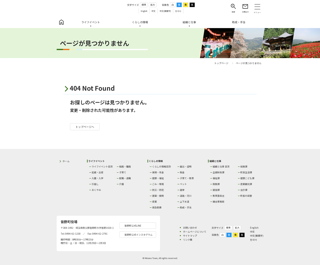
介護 (121, 184)
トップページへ (85, 127)
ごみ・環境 (158, 184)
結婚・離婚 (125, 166)
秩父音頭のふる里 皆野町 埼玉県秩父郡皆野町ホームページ (75, 8)
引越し (95, 184)
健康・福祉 (158, 178)
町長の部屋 (246, 195)
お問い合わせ (190, 227)
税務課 (216, 184)
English (254, 227)
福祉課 (216, 178)
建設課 (216, 190)
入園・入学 (97, 178)
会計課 (243, 190)
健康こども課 (247, 178)
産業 (154, 201)
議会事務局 (218, 201)
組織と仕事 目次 (221, 166)
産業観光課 (246, 184)
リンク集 (187, 239)
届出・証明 (186, 166)
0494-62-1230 (72, 233)
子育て (122, 172)
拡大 (152, 4)
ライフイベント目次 (102, 166)
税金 (182, 172)
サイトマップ (190, 235)
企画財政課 (218, 172)
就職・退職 (125, 178)
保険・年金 (158, 172)
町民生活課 (246, 172)
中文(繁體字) (256, 235)
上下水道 (184, 201)
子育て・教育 (187, 178)
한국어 (253, 239)
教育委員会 (218, 195)
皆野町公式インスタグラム (138, 234)
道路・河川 (186, 195)
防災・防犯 (158, 190)
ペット (183, 184)
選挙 (182, 190)
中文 (252, 231)
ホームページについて (194, 231)
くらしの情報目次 (161, 166)
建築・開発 (158, 195)
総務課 (243, 166)
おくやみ (96, 190)
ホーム (66, 161)
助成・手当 (186, 207)
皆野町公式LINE (132, 225)
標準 (144, 4)
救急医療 (157, 207)
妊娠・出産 (97, 172)
